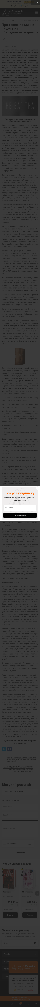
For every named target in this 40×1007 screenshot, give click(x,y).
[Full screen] (33, 2)
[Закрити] (37, 488)
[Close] (37, 2)
